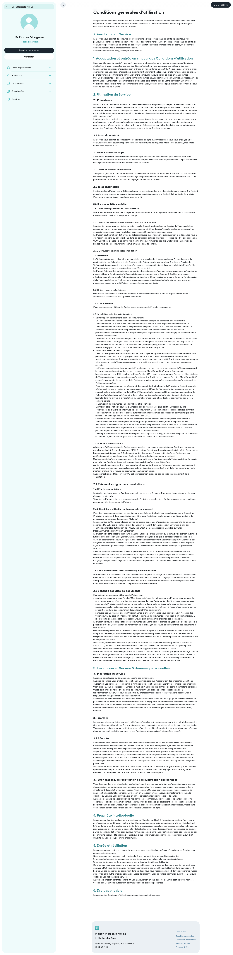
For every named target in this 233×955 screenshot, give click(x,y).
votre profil (157, 772)
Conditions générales (185, 936)
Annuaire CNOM (182, 947)
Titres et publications (21, 68)
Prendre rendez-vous (29, 50)
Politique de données (105, 383)
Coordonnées (17, 91)
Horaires (15, 99)
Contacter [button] (29, 57)
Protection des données (186, 940)
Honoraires (16, 75)
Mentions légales (183, 943)
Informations (17, 83)
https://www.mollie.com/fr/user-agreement (113, 531)
